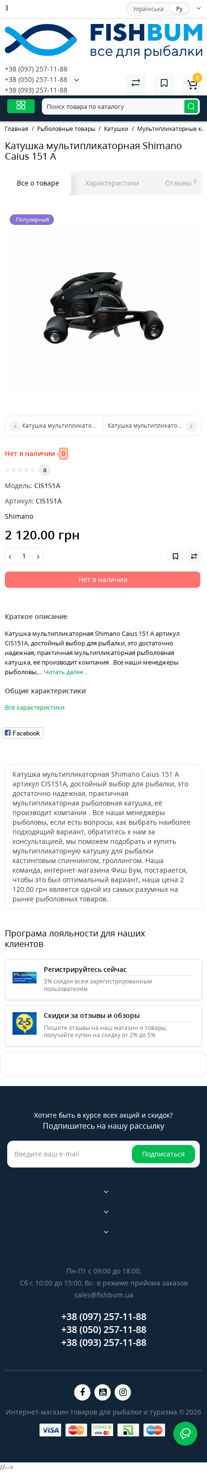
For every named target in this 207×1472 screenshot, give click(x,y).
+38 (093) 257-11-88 (36, 89)
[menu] (21, 106)
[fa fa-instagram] (123, 1392)
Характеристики (112, 182)
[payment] (50, 1430)
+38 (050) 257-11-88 (36, 79)
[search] (191, 106)
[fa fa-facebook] (82, 1392)
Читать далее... (66, 671)
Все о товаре (38, 182)
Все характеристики (35, 707)
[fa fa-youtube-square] (102, 1392)
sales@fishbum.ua (103, 1294)
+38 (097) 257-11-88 (36, 68)
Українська (148, 9)
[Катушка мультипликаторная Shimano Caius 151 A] (103, 308)
